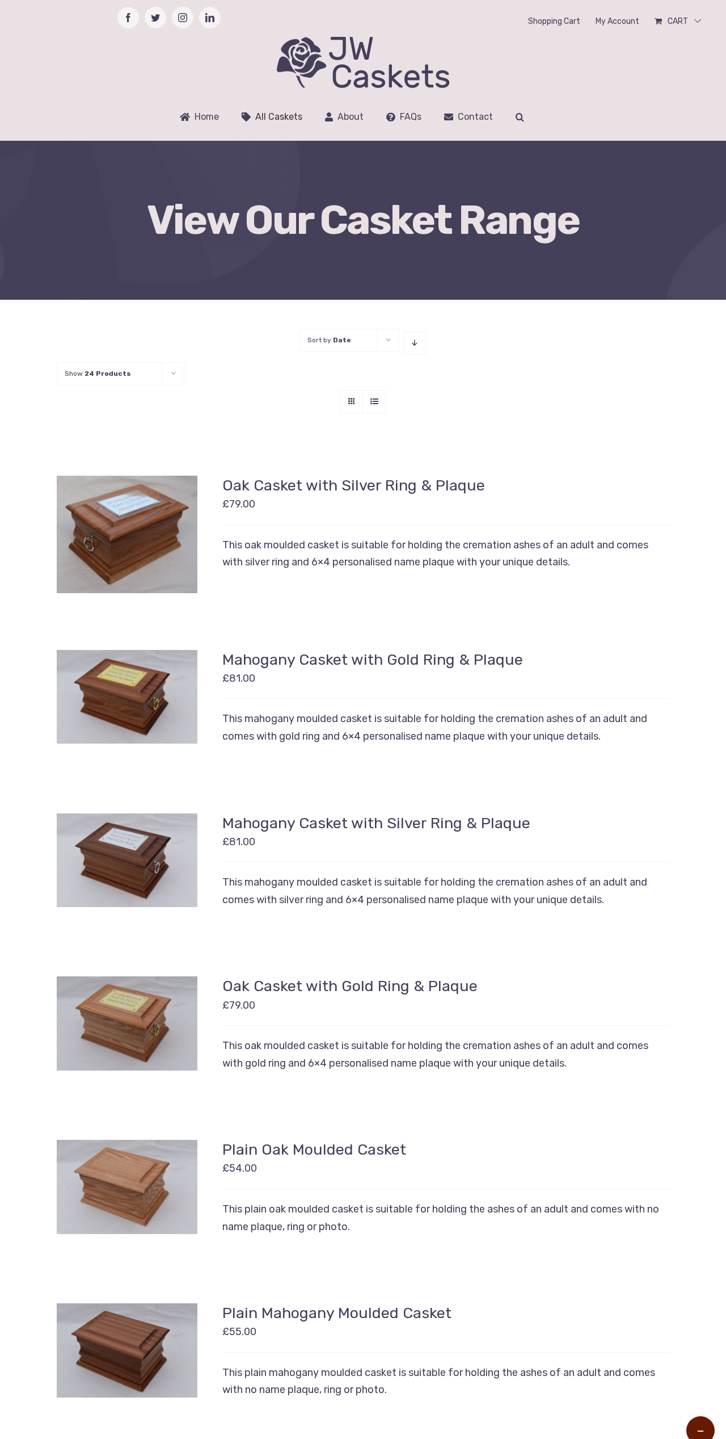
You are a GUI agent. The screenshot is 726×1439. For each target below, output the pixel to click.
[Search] (520, 117)
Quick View (127, 543)
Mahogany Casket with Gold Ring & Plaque (372, 660)
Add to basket (118, 1182)
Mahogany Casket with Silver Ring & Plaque (376, 823)
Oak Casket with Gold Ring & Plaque (350, 986)
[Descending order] (415, 343)
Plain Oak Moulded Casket (314, 1149)
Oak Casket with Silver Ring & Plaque (353, 485)
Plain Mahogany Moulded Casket (336, 1313)
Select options (118, 530)
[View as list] (374, 402)
